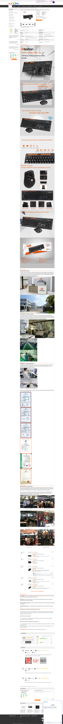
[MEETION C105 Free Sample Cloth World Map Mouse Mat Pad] (37, 707)
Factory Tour (24, 6)
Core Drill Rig (10, 11)
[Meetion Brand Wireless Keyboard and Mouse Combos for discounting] (28, 16)
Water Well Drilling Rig (12, 17)
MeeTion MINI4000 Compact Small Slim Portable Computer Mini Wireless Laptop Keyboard (30, 711)
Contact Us (35, 6)
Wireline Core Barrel (11, 23)
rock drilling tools (29, 686)
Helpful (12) (28, 680)
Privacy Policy (14, 723)
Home (10, 6)
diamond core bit (34, 686)
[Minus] (60, 702)
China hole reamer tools (19, 723)
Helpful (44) (28, 670)
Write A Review (28, 642)
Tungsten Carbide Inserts (12, 20)
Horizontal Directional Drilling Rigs (13, 12)
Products (14, 6)
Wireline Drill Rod (11, 15)
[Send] (60, 722)
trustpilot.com (28, 652)
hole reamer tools (24, 686)
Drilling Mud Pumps (11, 26)
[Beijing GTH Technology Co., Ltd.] (13, 3)
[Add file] (44, 722)
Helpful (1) (35, 652)
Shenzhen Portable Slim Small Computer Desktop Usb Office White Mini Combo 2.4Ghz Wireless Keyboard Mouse (23, 711)
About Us (18, 6)
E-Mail (43, 721)
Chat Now (40, 6)
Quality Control (29, 6)
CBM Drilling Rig (11, 14)
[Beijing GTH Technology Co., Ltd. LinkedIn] (42, 721)
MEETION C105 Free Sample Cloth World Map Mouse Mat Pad (37, 710)
